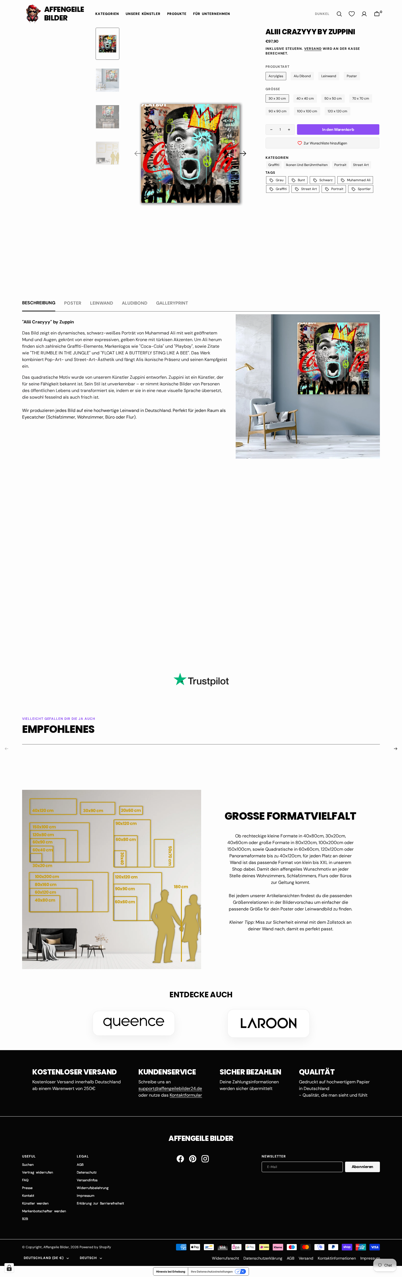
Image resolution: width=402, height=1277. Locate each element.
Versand (313, 48)
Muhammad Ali (359, 180)
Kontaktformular (186, 1095)
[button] (377, 14)
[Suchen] (339, 14)
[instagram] (205, 1159)
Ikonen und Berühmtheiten (307, 165)
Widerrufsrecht (225, 1258)
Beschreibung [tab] (38, 303)
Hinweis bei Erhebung (170, 1271)
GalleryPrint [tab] (172, 303)
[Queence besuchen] (134, 1023)
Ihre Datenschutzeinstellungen (212, 1271)
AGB (290, 1258)
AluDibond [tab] (134, 303)
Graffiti (273, 165)
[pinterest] (193, 1159)
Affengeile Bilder (56, 1247)
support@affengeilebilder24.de (170, 1088)
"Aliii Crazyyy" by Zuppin (48, 322)
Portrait (340, 165)
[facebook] (180, 1159)
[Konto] (364, 14)
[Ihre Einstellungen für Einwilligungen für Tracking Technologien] (9, 1268)
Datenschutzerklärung (262, 1258)
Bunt (301, 180)
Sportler (364, 189)
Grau (279, 180)
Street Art (361, 165)
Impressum (370, 1258)
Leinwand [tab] (101, 303)
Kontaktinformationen (337, 1258)
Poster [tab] (72, 303)
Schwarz (326, 180)
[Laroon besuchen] (268, 1023)
